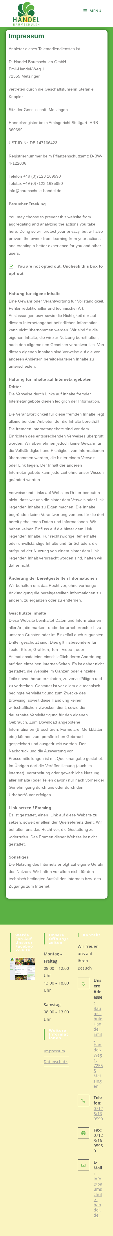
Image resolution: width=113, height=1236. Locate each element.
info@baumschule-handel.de (98, 1197)
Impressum (54, 1050)
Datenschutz (56, 1061)
